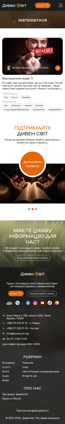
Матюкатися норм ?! (17, 78)
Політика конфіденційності (32, 410)
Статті (14, 97)
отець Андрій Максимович (16, 110)
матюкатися (39, 110)
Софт (25, 367)
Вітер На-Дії (29, 375)
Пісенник (27, 362)
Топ (5, 97)
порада (28, 105)
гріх (5, 105)
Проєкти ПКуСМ (11, 398)
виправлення (55, 110)
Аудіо (5, 375)
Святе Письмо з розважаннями (40, 371)
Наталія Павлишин (21, 68)
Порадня (26, 97)
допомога (16, 105)
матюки (39, 105)
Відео (5, 380)
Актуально (8, 362)
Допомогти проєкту (33, 164)
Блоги (5, 371)
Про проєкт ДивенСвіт (15, 394)
